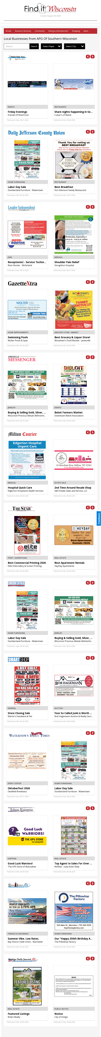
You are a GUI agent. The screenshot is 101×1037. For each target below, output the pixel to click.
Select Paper (48, 46)
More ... (87, 31)
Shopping (76, 31)
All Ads (8, 31)
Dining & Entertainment (58, 31)
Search (34, 46)
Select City (71, 46)
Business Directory (23, 31)
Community (40, 31)
